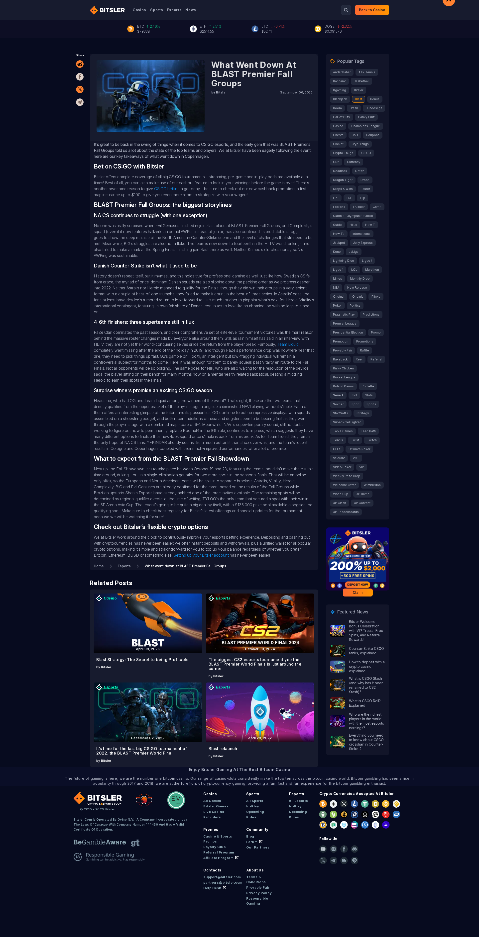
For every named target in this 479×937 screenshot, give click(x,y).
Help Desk (212, 888)
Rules (251, 817)
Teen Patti (368, 431)
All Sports (254, 801)
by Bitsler (219, 92)
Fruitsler (359, 207)
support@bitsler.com (219, 877)
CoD (355, 135)
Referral (376, 359)
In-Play (252, 806)
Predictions (371, 314)
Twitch (372, 440)
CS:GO (366, 153)
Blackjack (340, 99)
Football (339, 207)
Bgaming (339, 90)
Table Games (343, 431)
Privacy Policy (259, 893)
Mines (337, 278)
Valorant (339, 458)
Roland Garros (343, 386)
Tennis (338, 440)
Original (338, 296)
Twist (355, 440)
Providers (212, 817)
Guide (337, 225)
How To (339, 234)
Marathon (372, 269)
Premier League (345, 323)
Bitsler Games (216, 806)
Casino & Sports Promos (217, 838)
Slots (369, 395)
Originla (357, 296)
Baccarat (339, 81)
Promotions (364, 341)
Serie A (338, 395)
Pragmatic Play (344, 314)
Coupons (372, 135)
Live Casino (213, 812)
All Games (212, 801)
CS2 (336, 162)
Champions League (365, 126)
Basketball (361, 81)
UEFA (337, 449)
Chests (338, 135)
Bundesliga (374, 108)
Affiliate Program (218, 858)
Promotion (340, 341)
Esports (174, 10)
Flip (362, 198)
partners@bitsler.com (219, 882)
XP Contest (362, 503)
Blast (358, 99)
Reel (359, 359)
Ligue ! (367, 260)
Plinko (375, 296)
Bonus (374, 99)
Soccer (338, 404)
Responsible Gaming (257, 900)
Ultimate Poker (359, 449)
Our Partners (258, 847)
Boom (337, 108)
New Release (357, 287)
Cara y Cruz (366, 117)
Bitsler (358, 90)
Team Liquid (288, 344)
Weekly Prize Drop (346, 476)
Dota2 (359, 171)
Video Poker (342, 467)
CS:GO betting (167, 188)
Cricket (338, 144)
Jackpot (339, 243)
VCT (356, 458)
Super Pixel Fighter (347, 422)
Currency (353, 162)
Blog (250, 836)
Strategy (363, 413)
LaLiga (354, 252)
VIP (361, 467)
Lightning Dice (343, 260)
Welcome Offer (344, 485)
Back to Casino (372, 10)
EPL (336, 198)
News (190, 10)
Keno (337, 252)
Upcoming (255, 812)
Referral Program (218, 852)
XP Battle (362, 494)
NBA (336, 287)
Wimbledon (372, 485)
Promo (376, 332)
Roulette (368, 386)
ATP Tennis (367, 72)
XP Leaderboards (346, 512)
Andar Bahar (342, 72)
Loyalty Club (214, 847)
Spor (355, 404)
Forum (252, 842)
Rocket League (344, 377)
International (361, 234)
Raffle (364, 350)
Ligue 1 (338, 269)
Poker (337, 305)
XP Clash (339, 503)
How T (370, 225)
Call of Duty (341, 117)
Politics (355, 305)
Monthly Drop (360, 278)
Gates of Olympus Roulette (353, 216)
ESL (349, 198)
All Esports (298, 801)
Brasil (354, 108)
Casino (139, 10)
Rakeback (340, 359)
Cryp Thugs (360, 144)
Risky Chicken (343, 368)
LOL (354, 269)
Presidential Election (348, 332)
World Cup (340, 494)
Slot (354, 395)
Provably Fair (342, 350)
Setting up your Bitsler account (201, 555)
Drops (364, 180)
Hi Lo (353, 225)
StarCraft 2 (341, 413)
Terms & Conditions (256, 879)
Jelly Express (363, 243)
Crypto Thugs (343, 153)
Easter (365, 189)
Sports (156, 10)
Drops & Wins (343, 189)
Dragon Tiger (343, 180)
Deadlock (340, 171)
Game (377, 207)
